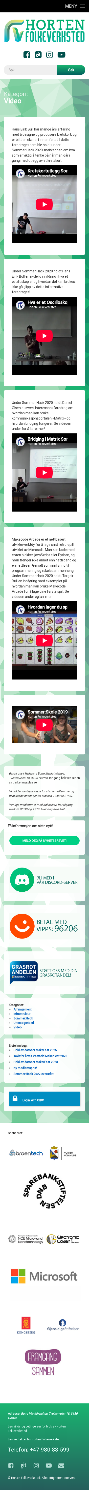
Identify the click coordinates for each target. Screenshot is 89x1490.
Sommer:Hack (23, 1018)
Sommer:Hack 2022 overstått (34, 1074)
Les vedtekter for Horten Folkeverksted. (34, 1439)
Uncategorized (24, 1023)
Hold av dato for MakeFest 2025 (35, 1050)
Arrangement (23, 1009)
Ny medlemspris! (25, 1068)
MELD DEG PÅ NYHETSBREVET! (44, 840)
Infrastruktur (22, 1014)
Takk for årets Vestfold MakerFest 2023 (40, 1056)
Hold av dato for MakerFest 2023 (36, 1062)
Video (18, 1027)
